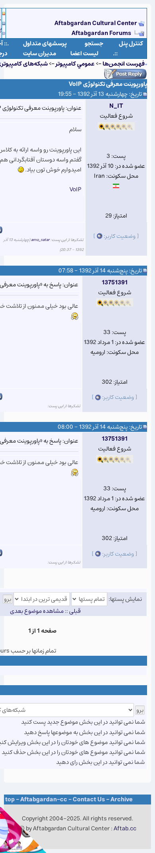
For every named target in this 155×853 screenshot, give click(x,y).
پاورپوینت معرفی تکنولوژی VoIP (108, 84)
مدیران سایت (39, 53)
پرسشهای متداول (45, 43)
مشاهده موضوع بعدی (37, 611)
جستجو (94, 43)
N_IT (116, 106)
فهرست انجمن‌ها (124, 63)
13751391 (115, 282)
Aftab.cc (125, 828)
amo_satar (40, 239)
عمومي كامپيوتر (75, 63)
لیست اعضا (84, 53)
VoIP (75, 189)
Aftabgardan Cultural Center (96, 23)
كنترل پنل (131, 43)
